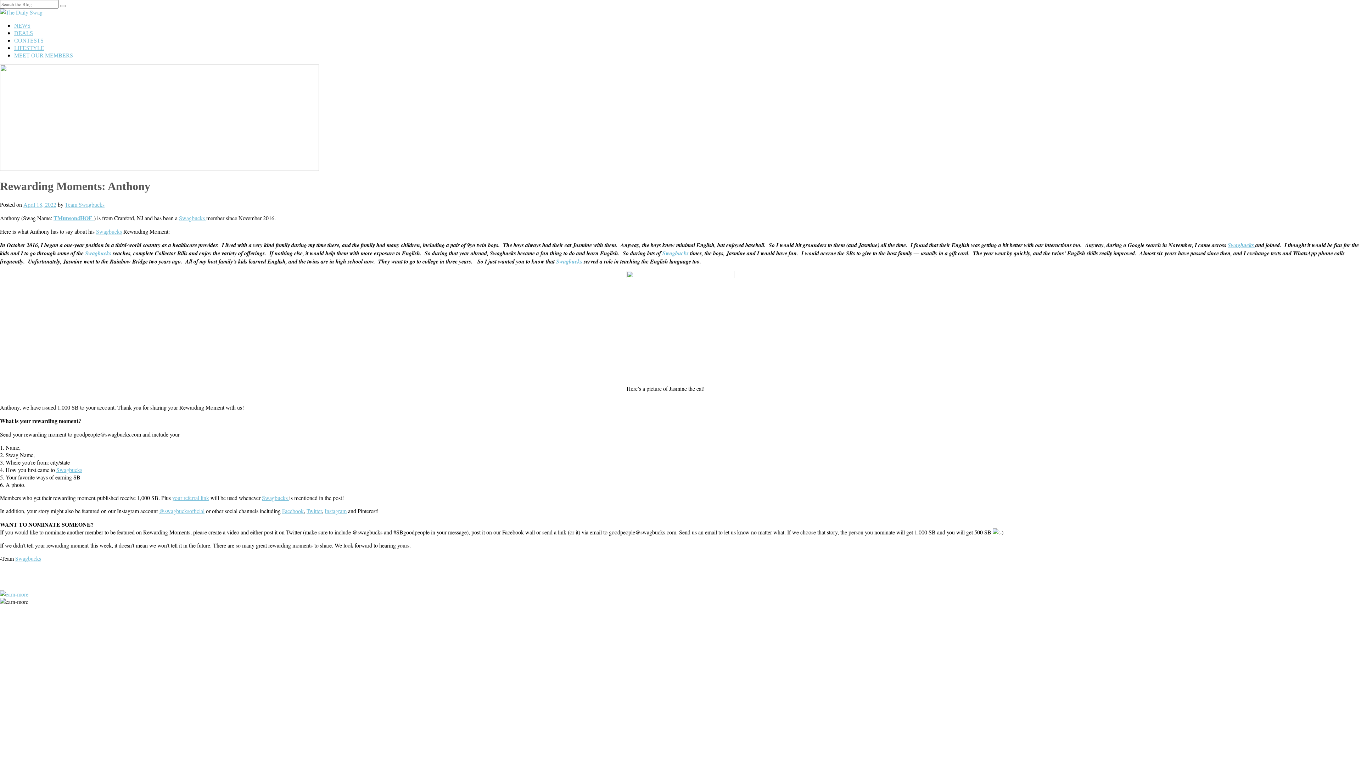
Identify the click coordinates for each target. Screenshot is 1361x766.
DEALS (23, 33)
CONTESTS (29, 41)
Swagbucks (192, 218)
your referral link (190, 497)
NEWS (22, 26)
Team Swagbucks (85, 204)
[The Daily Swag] (21, 12)
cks (37, 558)
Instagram (336, 511)
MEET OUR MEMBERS (43, 55)
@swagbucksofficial (182, 511)
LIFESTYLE (29, 48)
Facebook (293, 511)
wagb (24, 558)
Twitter (314, 511)
